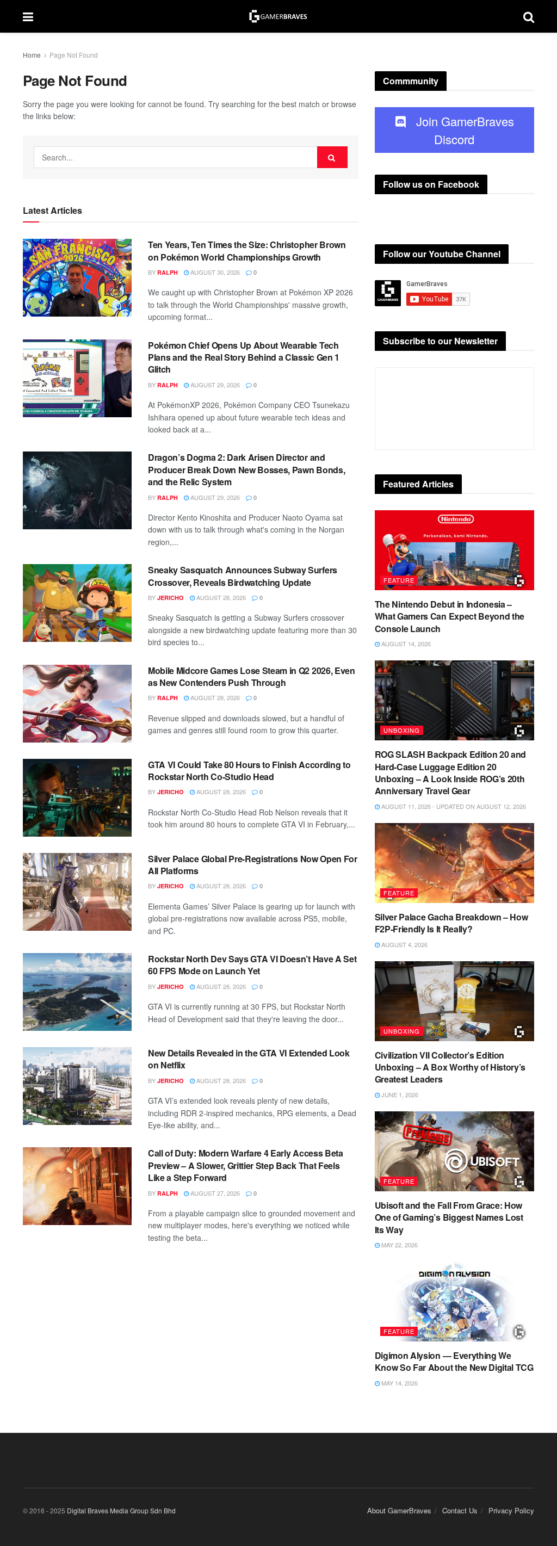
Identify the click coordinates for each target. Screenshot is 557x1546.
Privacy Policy (511, 1510)
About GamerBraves (399, 1510)
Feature (398, 580)
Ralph (167, 272)
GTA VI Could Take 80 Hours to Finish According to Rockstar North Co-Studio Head (249, 770)
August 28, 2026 (220, 597)
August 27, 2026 (214, 1193)
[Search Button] (332, 157)
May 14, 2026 (399, 1382)
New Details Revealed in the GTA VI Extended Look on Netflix (249, 1059)
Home (32, 54)
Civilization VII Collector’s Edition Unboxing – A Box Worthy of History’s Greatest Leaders (450, 1067)
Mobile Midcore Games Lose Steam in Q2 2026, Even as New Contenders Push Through (251, 676)
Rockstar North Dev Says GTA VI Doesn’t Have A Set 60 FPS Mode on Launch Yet (252, 965)
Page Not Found (73, 54)
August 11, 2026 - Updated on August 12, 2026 (453, 806)
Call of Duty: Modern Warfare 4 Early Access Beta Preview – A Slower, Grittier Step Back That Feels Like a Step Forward (245, 1165)
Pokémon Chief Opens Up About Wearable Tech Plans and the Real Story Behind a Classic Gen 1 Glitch (243, 357)
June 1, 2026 (399, 1094)
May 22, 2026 (399, 1244)
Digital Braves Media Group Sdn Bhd (121, 1510)
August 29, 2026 (214, 384)
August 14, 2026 (405, 643)
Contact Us (460, 1510)
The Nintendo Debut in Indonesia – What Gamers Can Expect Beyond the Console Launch (449, 616)
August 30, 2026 (214, 272)
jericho (170, 597)
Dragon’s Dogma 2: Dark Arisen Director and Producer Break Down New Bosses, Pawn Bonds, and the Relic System (246, 469)
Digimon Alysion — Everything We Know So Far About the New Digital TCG (454, 1361)
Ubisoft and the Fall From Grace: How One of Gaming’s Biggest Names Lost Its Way (449, 1217)
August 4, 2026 (404, 944)
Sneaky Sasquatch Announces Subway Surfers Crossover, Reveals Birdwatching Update (242, 576)
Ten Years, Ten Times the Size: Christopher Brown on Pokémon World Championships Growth (247, 250)
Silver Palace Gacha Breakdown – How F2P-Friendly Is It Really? (451, 923)
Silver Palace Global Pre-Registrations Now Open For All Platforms (252, 864)
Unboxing (401, 730)
